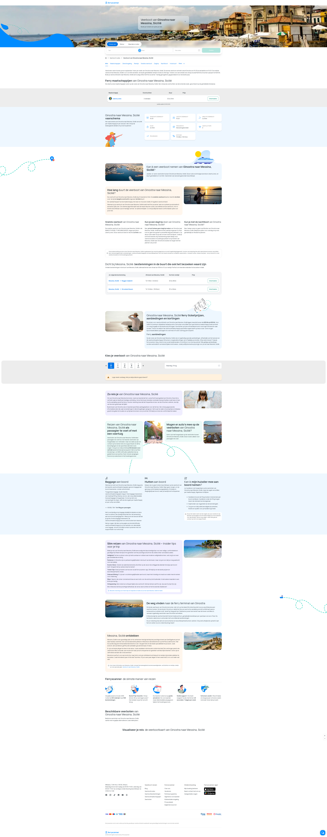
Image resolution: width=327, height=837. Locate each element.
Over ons (167, 788)
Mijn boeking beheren (191, 788)
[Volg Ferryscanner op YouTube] (123, 795)
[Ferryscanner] (112, 2)
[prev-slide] (106, 366)
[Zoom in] (324, 735)
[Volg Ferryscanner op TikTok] (114, 795)
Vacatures (168, 791)
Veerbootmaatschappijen (153, 797)
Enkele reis (112, 44)
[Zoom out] (324, 738)
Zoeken (211, 50)
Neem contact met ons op (192, 791)
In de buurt (173, 63)
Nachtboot (164, 63)
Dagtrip (156, 63)
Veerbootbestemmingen (152, 794)
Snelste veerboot (146, 63)
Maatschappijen (115, 63)
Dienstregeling (127, 63)
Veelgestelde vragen (190, 794)
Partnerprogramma (171, 794)
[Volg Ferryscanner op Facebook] (106, 795)
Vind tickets (213, 99)
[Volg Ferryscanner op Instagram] (110, 795)
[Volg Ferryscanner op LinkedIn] (119, 795)
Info (106, 63)
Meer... (181, 63)
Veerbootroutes (150, 791)
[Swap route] (139, 50)
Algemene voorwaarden (172, 797)
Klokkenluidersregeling (172, 799)
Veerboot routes (115, 58)
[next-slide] (143, 366)
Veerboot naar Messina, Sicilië (131, 667)
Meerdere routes (133, 44)
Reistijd (136, 63)
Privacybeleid (169, 802)
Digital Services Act (171, 805)
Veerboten (148, 799)
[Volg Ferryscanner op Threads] (127, 795)
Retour (122, 44)
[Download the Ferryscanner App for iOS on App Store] (210, 789)
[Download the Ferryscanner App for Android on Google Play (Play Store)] (210, 793)
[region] (163, 756)
